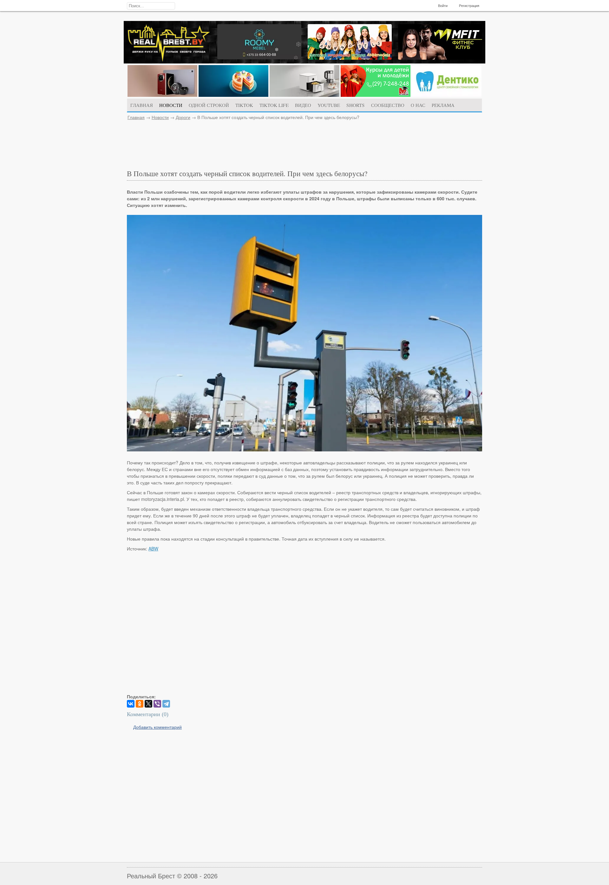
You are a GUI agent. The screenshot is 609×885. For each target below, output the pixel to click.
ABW (153, 548)
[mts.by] (162, 95)
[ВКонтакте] (130, 704)
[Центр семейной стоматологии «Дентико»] (446, 95)
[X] (148, 704)
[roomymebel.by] (259, 57)
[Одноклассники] (139, 704)
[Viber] (157, 704)
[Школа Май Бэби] (375, 95)
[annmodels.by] (350, 58)
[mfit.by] (440, 58)
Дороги (183, 117)
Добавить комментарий (157, 727)
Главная (136, 117)
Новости (160, 117)
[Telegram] (166, 704)
